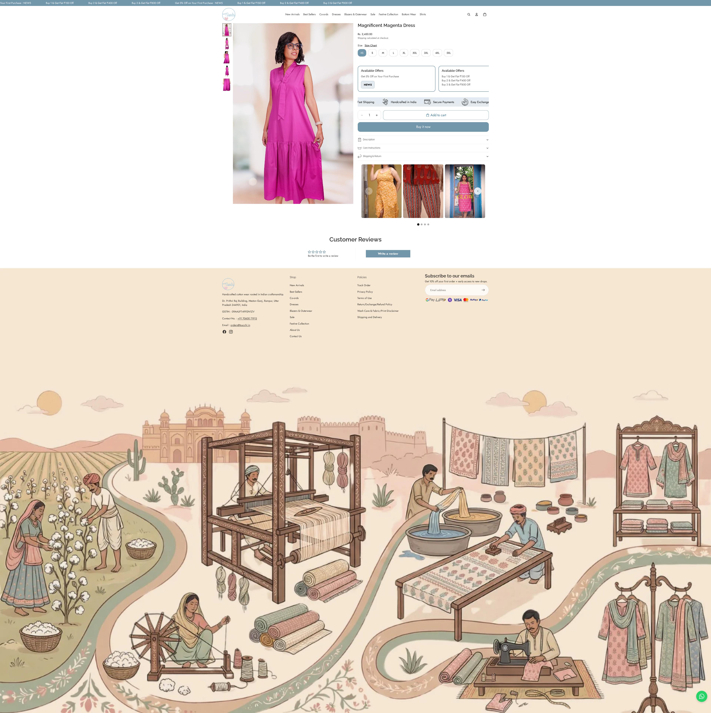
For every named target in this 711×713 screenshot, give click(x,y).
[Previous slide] (369, 191)
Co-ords (294, 298)
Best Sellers (296, 292)
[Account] (477, 15)
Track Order (363, 285)
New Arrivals (297, 285)
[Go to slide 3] (425, 224)
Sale (292, 317)
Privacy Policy (365, 292)
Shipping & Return (372, 156)
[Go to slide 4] (428, 224)
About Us (295, 330)
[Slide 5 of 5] (227, 85)
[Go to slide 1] (418, 224)
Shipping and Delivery (369, 317)
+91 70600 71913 (247, 318)
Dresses (294, 304)
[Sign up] (483, 290)
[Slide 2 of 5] (227, 43)
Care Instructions (371, 148)
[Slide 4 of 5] (227, 71)
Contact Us (296, 336)
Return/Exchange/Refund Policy (374, 304)
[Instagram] (231, 332)
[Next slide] (477, 191)
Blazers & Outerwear (301, 311)
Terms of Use (364, 298)
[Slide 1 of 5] (227, 30)
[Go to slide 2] (422, 224)
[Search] (469, 15)
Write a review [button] (388, 254)
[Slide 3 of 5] (227, 57)
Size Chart (371, 45)
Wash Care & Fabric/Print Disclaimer (378, 311)
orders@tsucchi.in (240, 325)
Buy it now (423, 126)
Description (369, 139)
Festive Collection (299, 323)
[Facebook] (224, 332)
